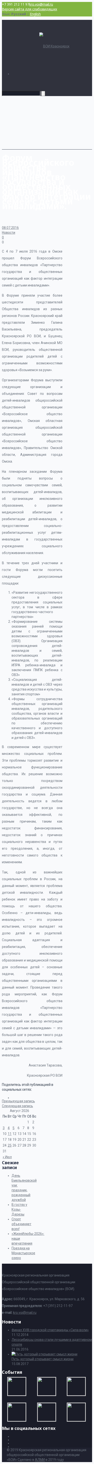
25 (10, 1145)
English (35, 14)
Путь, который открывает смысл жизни (43, 1359)
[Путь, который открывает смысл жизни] (44, 1354)
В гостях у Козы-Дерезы (19, 1209)
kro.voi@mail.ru (41, 4)
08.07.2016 (10, 228)
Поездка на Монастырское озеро (23, 1253)
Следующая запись (17, 1106)
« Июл (7, 1157)
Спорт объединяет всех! (21, 1224)
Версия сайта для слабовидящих (29, 9)
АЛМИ (40, 1460)
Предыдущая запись (18, 1101)
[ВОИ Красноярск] (54, 46)
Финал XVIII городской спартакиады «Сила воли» (50, 1330)
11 (10, 1134)
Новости (8, 232)
